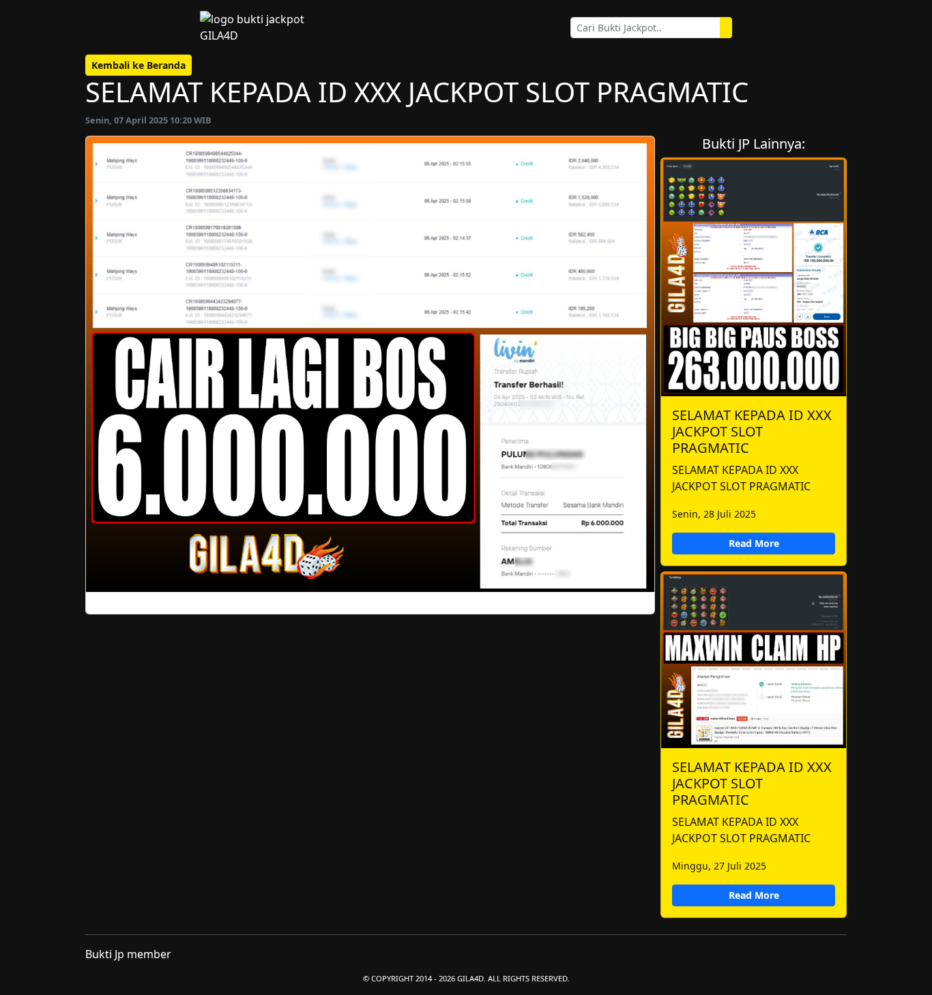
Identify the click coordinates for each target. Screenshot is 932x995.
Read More (754, 543)
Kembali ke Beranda (138, 65)
